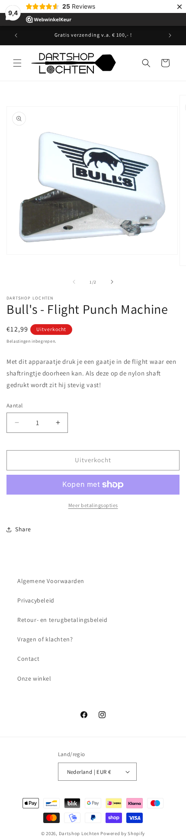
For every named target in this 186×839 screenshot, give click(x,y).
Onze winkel (34, 678)
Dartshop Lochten (79, 833)
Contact (28, 658)
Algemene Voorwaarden (50, 581)
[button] (17, 63)
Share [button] (23, 529)
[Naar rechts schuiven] (112, 281)
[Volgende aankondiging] (170, 35)
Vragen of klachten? (45, 639)
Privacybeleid (36, 600)
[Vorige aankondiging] (16, 35)
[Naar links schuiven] (73, 281)
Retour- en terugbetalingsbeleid (62, 620)
